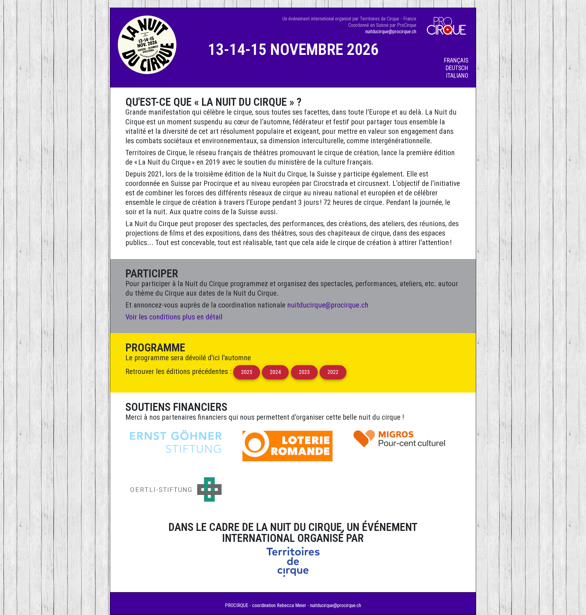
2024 (275, 372)
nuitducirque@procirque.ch (390, 31)
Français (456, 60)
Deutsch (457, 68)
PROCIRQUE (236, 605)
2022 (332, 372)
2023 (304, 372)
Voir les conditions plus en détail (173, 317)
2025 (246, 372)
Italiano (457, 75)
